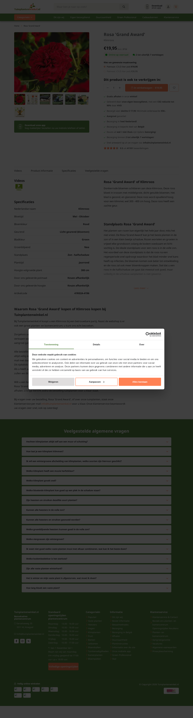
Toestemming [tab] (51, 344)
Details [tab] (96, 344)
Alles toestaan (139, 381)
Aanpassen (95, 381)
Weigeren (53, 381)
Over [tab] (141, 344)
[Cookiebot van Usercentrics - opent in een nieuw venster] (148, 334)
